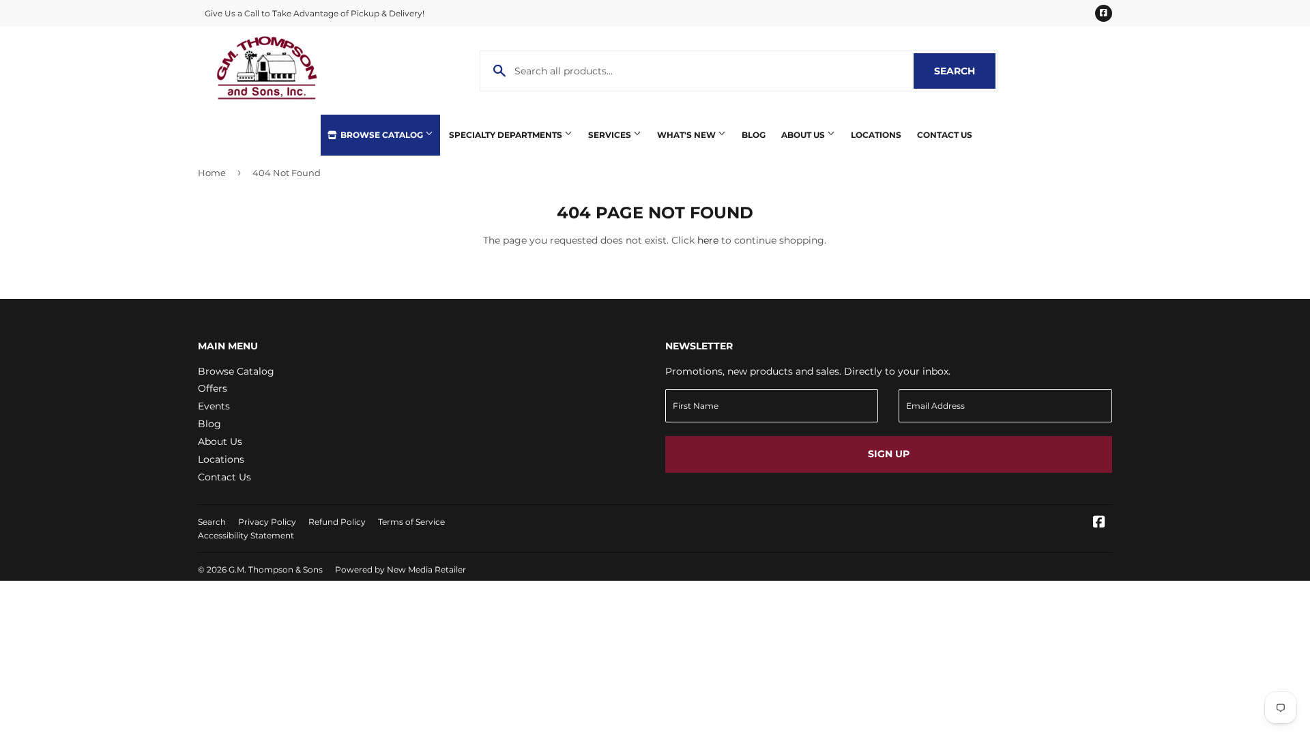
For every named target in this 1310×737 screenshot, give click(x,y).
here (707, 240)
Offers (212, 388)
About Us (804, 135)
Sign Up (888, 454)
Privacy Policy (267, 522)
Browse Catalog (381, 135)
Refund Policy (337, 522)
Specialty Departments (506, 135)
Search (964, 71)
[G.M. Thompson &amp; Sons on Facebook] (1099, 523)
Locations (876, 135)
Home (212, 172)
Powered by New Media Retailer (400, 569)
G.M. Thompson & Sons (276, 569)
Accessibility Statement (246, 535)
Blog (754, 135)
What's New (687, 135)
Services (610, 135)
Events (214, 406)
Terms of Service (411, 522)
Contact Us (944, 135)
